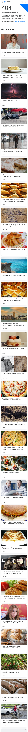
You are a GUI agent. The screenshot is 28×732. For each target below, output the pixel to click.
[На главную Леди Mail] (8, 2)
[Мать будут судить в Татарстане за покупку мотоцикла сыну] (14, 120)
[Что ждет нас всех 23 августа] (14, 95)
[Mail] (5, 2)
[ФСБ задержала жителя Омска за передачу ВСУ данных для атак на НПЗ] (14, 566)
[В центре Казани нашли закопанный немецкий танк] (14, 368)
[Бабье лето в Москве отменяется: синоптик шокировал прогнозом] (14, 144)
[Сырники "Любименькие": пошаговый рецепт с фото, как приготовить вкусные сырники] (14, 244)
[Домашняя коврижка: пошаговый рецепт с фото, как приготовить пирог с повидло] (14, 541)
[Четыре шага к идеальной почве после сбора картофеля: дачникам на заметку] (14, 417)
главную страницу (19, 21)
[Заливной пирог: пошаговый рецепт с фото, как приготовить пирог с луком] (14, 516)
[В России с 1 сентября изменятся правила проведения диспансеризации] (14, 492)
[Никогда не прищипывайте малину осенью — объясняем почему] (14, 665)
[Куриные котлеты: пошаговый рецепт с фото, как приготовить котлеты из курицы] (14, 591)
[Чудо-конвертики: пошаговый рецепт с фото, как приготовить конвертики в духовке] (14, 194)
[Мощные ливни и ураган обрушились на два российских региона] (14, 715)
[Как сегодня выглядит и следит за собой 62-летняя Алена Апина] (14, 616)
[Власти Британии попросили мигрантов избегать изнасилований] (14, 318)
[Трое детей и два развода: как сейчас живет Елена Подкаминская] (14, 45)
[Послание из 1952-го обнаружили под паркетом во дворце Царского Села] (14, 219)
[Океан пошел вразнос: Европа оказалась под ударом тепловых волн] (14, 268)
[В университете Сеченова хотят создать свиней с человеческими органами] (14, 690)
